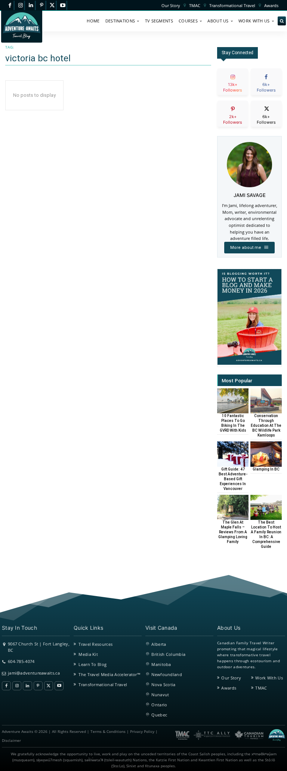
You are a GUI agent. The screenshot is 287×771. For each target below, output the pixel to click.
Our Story (231, 678)
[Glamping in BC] (266, 453)
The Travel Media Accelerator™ (109, 674)
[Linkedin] (31, 5)
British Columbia (168, 654)
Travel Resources (95, 644)
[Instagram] (20, 5)
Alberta (158, 644)
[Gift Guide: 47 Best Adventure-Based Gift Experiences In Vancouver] (233, 453)
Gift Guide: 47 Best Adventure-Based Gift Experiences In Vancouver (233, 479)
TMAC (261, 688)
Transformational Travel (102, 684)
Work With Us (269, 678)
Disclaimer (11, 740)
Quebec (159, 715)
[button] (282, 21)
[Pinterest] (41, 5)
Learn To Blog (92, 664)
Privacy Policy (142, 731)
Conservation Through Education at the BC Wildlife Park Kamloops (266, 425)
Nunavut (160, 694)
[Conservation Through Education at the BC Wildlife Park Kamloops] (266, 400)
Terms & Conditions (108, 731)
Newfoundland (166, 674)
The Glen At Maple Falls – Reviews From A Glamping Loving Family (232, 532)
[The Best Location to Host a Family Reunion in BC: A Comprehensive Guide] (266, 507)
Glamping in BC (266, 469)
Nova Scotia (163, 684)
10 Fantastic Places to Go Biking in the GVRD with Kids (233, 423)
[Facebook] (10, 5)
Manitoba (161, 664)
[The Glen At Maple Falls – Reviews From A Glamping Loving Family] (233, 507)
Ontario (159, 704)
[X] (52, 5)
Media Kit (88, 654)
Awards (228, 688)
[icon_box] (232, 88)
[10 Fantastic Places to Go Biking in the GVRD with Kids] (233, 400)
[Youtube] (62, 5)
